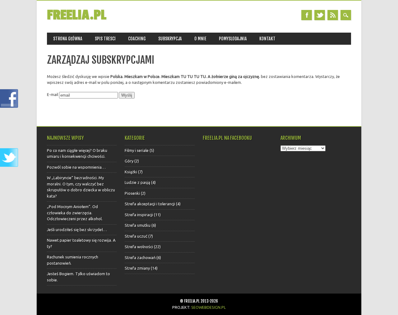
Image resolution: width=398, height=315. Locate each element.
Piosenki (132, 193)
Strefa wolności (139, 246)
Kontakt (267, 38)
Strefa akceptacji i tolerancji (150, 204)
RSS (332, 15)
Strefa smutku (137, 225)
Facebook (306, 15)
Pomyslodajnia (233, 38)
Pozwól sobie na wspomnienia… (76, 167)
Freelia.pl (76, 15)
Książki (131, 172)
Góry (129, 161)
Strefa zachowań (140, 257)
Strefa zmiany (137, 268)
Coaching (137, 38)
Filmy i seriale (137, 150)
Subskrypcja (170, 38)
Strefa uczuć (136, 236)
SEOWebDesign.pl (208, 307)
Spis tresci (105, 38)
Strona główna (67, 38)
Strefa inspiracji (139, 214)
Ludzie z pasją (137, 182)
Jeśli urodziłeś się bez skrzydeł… (77, 229)
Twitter (319, 15)
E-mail (52, 94)
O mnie (200, 38)
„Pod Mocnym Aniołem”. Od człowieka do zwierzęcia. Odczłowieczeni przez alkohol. (75, 212)
